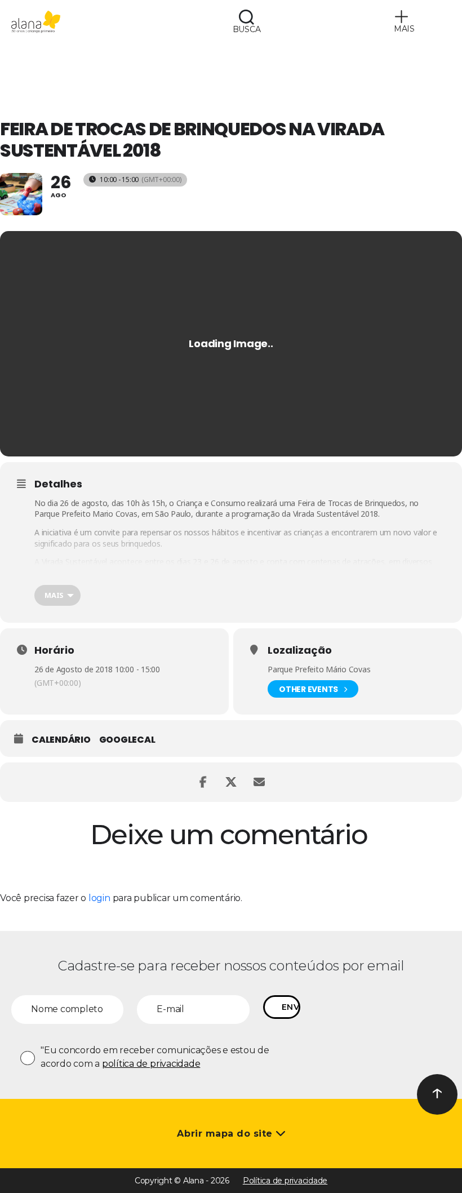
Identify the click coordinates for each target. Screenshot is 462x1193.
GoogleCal (127, 740)
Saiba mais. (396, 572)
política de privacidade (151, 1063)
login (99, 898)
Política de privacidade (285, 1181)
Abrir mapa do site (226, 1133)
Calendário (61, 740)
